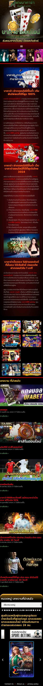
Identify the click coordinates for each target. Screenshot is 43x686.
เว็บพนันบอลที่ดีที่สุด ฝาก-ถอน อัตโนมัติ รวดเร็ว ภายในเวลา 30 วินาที (19, 579)
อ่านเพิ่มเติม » (4, 416)
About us (20, 684)
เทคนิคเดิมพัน (6, 484)
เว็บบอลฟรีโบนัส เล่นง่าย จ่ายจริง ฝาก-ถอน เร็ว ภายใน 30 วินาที (20, 539)
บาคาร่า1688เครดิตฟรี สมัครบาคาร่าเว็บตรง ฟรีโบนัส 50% (19, 499)
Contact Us (9, 684)
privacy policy (33, 684)
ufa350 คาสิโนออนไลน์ (11, 447)
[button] (22, 46)
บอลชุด (3, 409)
